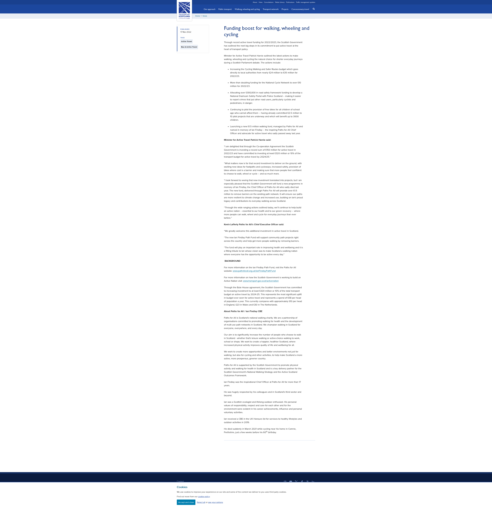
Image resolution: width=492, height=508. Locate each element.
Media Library (280, 2)
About (255, 2)
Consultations (269, 2)
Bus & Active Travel (189, 47)
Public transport (225, 9)
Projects (285, 9)
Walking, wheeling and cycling (247, 9)
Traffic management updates (305, 2)
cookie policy (204, 496)
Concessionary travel (300, 9)
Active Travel (186, 41)
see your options (215, 502)
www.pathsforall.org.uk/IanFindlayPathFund (254, 271)
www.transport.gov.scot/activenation (261, 281)
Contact (180, 481)
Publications (290, 2)
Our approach (209, 9)
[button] (313, 9)
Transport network (271, 9)
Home (197, 16)
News (261, 2)
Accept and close (186, 502)
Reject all (201, 502)
